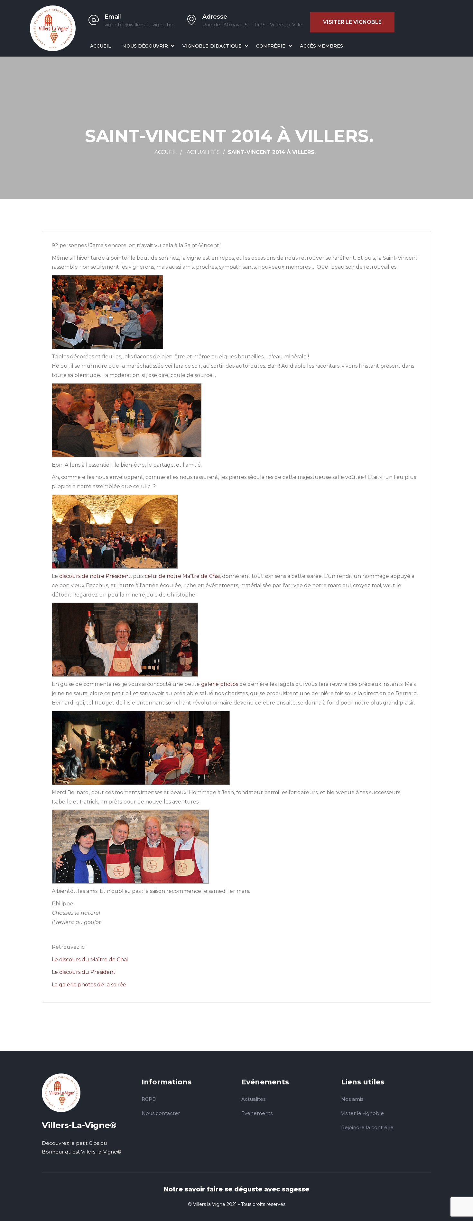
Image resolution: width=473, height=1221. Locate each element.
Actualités (203, 152)
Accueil (100, 46)
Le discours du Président (84, 972)
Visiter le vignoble (352, 22)
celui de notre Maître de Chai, (183, 576)
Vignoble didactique (212, 46)
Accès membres (321, 46)
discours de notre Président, (95, 576)
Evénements (257, 1113)
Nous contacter (161, 1113)
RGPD (149, 1099)
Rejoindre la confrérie (367, 1127)
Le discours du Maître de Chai (90, 959)
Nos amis (352, 1099)
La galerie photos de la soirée (89, 985)
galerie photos (219, 684)
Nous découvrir (145, 46)
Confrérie (270, 46)
